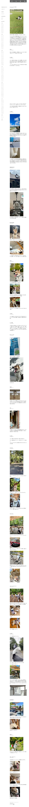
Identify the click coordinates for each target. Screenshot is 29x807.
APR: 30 (2, 45)
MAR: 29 (2, 62)
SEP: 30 (2, 55)
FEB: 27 (2, 47)
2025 (2, 34)
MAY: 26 (2, 92)
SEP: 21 (2, 71)
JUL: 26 (2, 25)
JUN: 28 (2, 107)
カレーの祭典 (11, 322)
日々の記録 (11, 57)
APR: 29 (2, 61)
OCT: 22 (2, 86)
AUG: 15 (2, 24)
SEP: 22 (2, 87)
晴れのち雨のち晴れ (12, 222)
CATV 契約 (11, 313)
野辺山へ (11, 49)
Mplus (3, 9)
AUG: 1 (2, 120)
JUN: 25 (2, 26)
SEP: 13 (2, 117)
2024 (2, 50)
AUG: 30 (2, 56)
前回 (17, 60)
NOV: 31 (2, 36)
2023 (2, 66)
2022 (2, 82)
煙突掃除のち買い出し (12, 167)
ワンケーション (11, 513)
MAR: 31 (2, 46)
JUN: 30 (2, 42)
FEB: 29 (2, 31)
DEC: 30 (2, 35)
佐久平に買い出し (12, 699)
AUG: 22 (2, 88)
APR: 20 (2, 77)
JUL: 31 (2, 41)
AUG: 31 (2, 40)
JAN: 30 (2, 113)
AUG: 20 (2, 72)
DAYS (2, 19)
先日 (10, 36)
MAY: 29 (2, 108)
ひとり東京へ (11, 111)
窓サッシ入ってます (12, 334)
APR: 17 (2, 109)
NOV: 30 (2, 101)
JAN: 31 (2, 32)
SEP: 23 (2, 103)
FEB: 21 (2, 79)
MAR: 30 (2, 30)
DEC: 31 (2, 51)
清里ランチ (11, 734)
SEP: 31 (2, 39)
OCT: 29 (2, 102)
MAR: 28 (2, 78)
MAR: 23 (2, 94)
